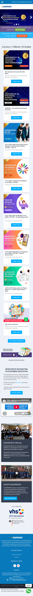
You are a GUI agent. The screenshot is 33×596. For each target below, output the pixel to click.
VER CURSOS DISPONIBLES (16, 341)
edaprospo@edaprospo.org (19, 579)
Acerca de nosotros (16, 554)
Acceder (29, 2)
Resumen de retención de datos (9, 589)
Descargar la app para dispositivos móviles (12, 591)
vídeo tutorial (18, 382)
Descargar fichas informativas (16, 360)
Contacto (16, 557)
